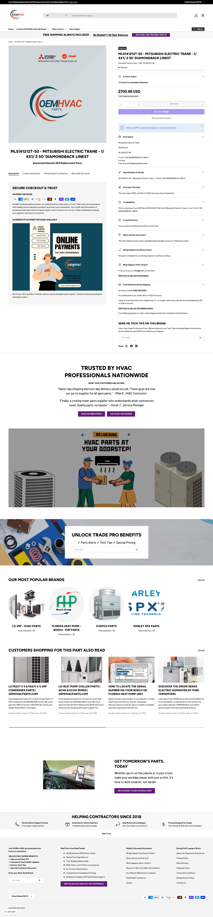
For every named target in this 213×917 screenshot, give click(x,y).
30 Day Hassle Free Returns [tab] (56, 173)
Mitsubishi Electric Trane (127, 63)
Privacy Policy (182, 858)
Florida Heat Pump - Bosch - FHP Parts (66, 628)
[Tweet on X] (126, 346)
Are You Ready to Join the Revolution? (135, 791)
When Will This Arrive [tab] (80, 173)
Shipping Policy (183, 868)
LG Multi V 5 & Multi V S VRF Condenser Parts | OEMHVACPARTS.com (28, 690)
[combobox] (110, 15)
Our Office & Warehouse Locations (141, 873)
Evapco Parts (106, 626)
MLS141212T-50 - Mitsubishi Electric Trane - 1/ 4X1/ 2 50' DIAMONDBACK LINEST (29, 41)
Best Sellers (75, 29)
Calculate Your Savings (121, 414)
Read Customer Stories (91, 414)
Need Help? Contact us (136, 878)
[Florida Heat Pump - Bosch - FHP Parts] (66, 604)
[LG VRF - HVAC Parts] (26, 604)
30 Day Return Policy (185, 878)
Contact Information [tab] (31, 173)
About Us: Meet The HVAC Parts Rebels (143, 868)
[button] (203, 15)
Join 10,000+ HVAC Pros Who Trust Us (151, 35)
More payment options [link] (161, 118)
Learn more (73, 2)
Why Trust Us (58, 29)
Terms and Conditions (186, 873)
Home (11, 29)
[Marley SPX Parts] (146, 604)
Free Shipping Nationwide (128, 96)
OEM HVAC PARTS (19, 908)
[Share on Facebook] (131, 346)
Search (129, 883)
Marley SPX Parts (146, 626)
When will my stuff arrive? (137, 858)
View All (201, 580)
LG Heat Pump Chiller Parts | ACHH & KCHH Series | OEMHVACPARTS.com (79, 690)
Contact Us (181, 883)
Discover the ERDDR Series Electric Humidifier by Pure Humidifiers (179, 690)
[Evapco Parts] (106, 604)
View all (201, 650)
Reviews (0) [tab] (14, 173)
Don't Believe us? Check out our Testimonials (84, 884)
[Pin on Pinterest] (136, 346)
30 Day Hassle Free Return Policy (140, 853)
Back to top (106, 833)
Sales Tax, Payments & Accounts (190, 853)
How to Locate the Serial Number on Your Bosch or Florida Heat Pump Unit (127, 690)
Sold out (174, 104)
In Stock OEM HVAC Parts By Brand (31, 29)
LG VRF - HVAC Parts (26, 626)
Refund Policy (182, 863)
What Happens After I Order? (138, 863)
